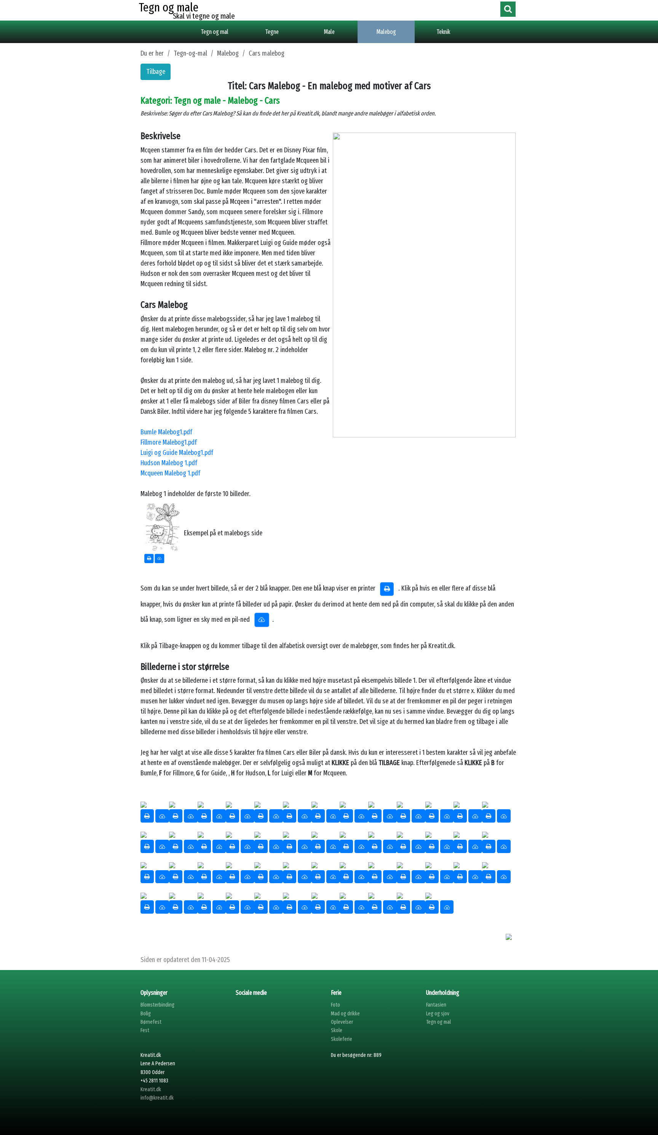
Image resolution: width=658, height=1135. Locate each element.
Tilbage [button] (155, 71)
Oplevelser (342, 1022)
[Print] (147, 816)
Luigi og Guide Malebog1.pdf (177, 452)
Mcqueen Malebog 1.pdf (170, 473)
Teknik (443, 31)
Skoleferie (341, 1039)
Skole (336, 1030)
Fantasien (436, 1005)
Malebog (386, 31)
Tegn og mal (214, 31)
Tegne (272, 31)
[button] (162, 816)
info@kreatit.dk (157, 1098)
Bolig (146, 1013)
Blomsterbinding (157, 1005)
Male (329, 31)
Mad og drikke (345, 1013)
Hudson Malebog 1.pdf (169, 463)
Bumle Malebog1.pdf (166, 432)
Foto (335, 1005)
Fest (145, 1030)
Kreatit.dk (151, 1089)
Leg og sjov (437, 1013)
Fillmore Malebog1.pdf (169, 442)
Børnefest (151, 1022)
